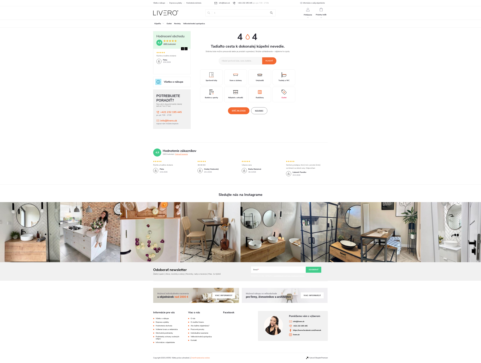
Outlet (283, 97)
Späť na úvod (239, 110)
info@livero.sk (168, 120)
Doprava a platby (175, 3)
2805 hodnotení (169, 44)
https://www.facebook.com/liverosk (307, 330)
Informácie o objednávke (165, 342)
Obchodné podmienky (164, 333)
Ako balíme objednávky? (200, 326)
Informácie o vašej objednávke (314, 3)
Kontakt (194, 340)
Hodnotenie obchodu (193, 3)
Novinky (259, 111)
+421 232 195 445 (171, 112)
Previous (182, 48)
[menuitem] (159, 24)
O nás (193, 319)
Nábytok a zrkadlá (235, 97)
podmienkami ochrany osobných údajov (289, 276)
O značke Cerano (197, 322)
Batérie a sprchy (211, 97)
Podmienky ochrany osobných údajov (167, 337)
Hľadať (271, 13)
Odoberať (314, 269)
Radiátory (260, 97)
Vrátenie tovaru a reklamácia (167, 329)
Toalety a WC (283, 80)
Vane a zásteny (235, 80)
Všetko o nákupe (159, 3)
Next (186, 48)
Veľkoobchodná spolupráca (201, 337)
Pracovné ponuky (197, 329)
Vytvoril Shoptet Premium (318, 358)
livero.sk (296, 334)
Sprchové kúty (211, 80)
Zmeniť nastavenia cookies (200, 358)
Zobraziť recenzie (181, 154)
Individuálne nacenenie (199, 333)
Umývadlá (260, 80)
